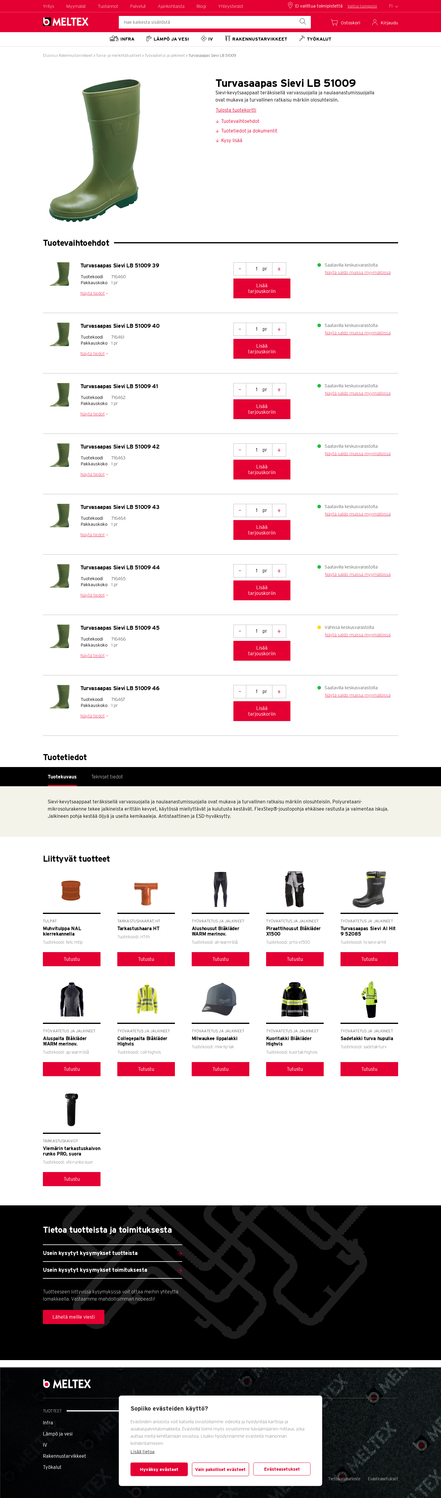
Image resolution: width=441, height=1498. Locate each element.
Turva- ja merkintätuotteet (118, 55)
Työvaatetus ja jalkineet (165, 55)
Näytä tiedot (92, 293)
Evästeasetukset (282, 1469)
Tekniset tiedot (107, 777)
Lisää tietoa (142, 1451)
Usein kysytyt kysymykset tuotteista (90, 1253)
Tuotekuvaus (62, 777)
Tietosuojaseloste (344, 1478)
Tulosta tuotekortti (236, 110)
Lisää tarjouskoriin (262, 288)
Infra (48, 1423)
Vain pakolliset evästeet (220, 1469)
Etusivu (49, 55)
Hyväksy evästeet (159, 1469)
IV (45, 1445)
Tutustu (72, 959)
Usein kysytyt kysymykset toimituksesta (95, 1270)
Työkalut (52, 1467)
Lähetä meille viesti (73, 1317)
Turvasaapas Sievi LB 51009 (212, 55)
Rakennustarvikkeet (76, 55)
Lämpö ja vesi (58, 1434)
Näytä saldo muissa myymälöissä (358, 272)
